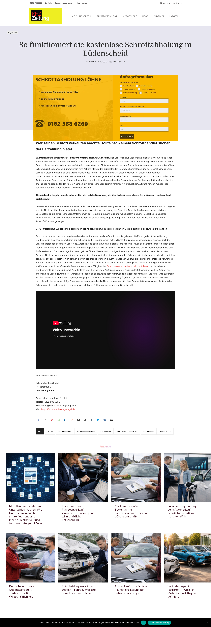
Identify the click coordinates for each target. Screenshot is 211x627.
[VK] (105, 420)
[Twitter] (45, 420)
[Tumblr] (91, 420)
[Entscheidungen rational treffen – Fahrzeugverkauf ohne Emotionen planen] (83, 558)
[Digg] (111, 420)
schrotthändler (165, 431)
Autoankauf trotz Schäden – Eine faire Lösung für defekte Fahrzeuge (132, 589)
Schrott (50, 431)
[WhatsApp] (58, 420)
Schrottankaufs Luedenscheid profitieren (128, 266)
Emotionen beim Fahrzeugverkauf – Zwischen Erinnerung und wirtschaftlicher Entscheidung (78, 512)
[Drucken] (85, 420)
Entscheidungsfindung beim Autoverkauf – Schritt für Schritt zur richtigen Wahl (182, 511)
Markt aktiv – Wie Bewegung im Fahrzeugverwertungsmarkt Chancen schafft (132, 511)
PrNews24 (92, 61)
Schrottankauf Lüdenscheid (127, 431)
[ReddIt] (71, 420)
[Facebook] (38, 420)
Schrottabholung (64, 431)
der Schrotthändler (156, 169)
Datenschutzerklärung (159, 622)
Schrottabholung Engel (86, 431)
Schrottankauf (105, 431)
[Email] (78, 420)
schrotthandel (148, 431)
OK (143, 622)
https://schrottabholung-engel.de (58, 409)
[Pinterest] (52, 420)
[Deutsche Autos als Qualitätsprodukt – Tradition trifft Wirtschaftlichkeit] (30, 558)
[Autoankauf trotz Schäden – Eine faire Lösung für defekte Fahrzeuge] (136, 558)
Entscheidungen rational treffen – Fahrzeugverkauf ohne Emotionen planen (79, 589)
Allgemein (12, 32)
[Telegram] (98, 420)
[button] (176, 3)
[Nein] (207, 622)
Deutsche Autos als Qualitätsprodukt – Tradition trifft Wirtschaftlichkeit (21, 591)
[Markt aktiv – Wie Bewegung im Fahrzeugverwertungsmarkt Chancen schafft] (136, 477)
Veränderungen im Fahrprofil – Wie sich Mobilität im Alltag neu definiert (183, 591)
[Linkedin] (65, 420)
